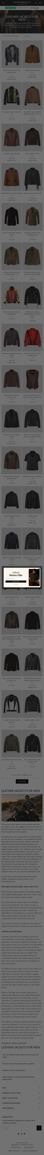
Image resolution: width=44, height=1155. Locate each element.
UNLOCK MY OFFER (15, 581)
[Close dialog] (39, 568)
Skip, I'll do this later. (15, 584)
